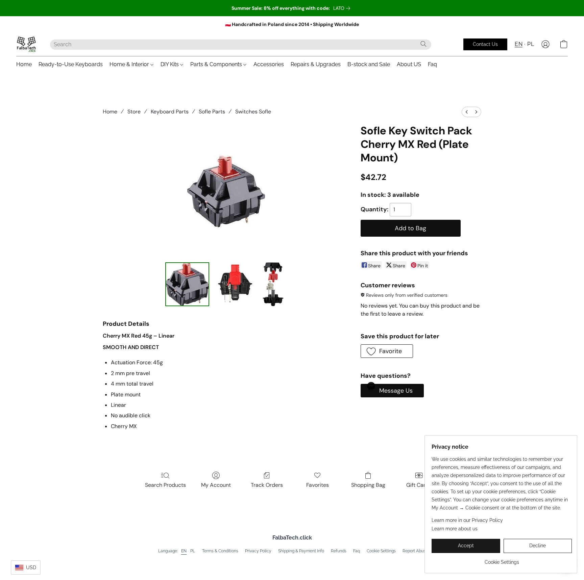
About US (409, 64)
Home (24, 64)
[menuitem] (466, 112)
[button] (26, 44)
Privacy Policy (258, 551)
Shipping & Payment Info (301, 551)
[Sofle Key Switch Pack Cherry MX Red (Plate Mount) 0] (187, 284)
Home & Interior (130, 64)
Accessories (268, 64)
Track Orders (267, 485)
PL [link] (192, 551)
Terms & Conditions (220, 551)
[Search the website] (423, 44)
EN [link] (184, 551)
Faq (432, 64)
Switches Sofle (253, 111)
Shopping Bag (368, 485)
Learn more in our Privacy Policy (467, 520)
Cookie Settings (381, 551)
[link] (343, 8)
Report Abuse (415, 551)
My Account (216, 485)
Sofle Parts (212, 111)
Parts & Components (216, 64)
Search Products (165, 485)
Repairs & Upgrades (316, 64)
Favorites (317, 485)
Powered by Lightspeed (292, 561)
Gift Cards (419, 485)
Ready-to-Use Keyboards (71, 64)
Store (134, 111)
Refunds (338, 551)
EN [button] (518, 44)
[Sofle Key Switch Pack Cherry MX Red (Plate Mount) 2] (273, 284)
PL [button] (530, 44)
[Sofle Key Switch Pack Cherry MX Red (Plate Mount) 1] (234, 284)
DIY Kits (170, 64)
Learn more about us (455, 528)
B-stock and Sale (368, 64)
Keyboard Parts (170, 111)
